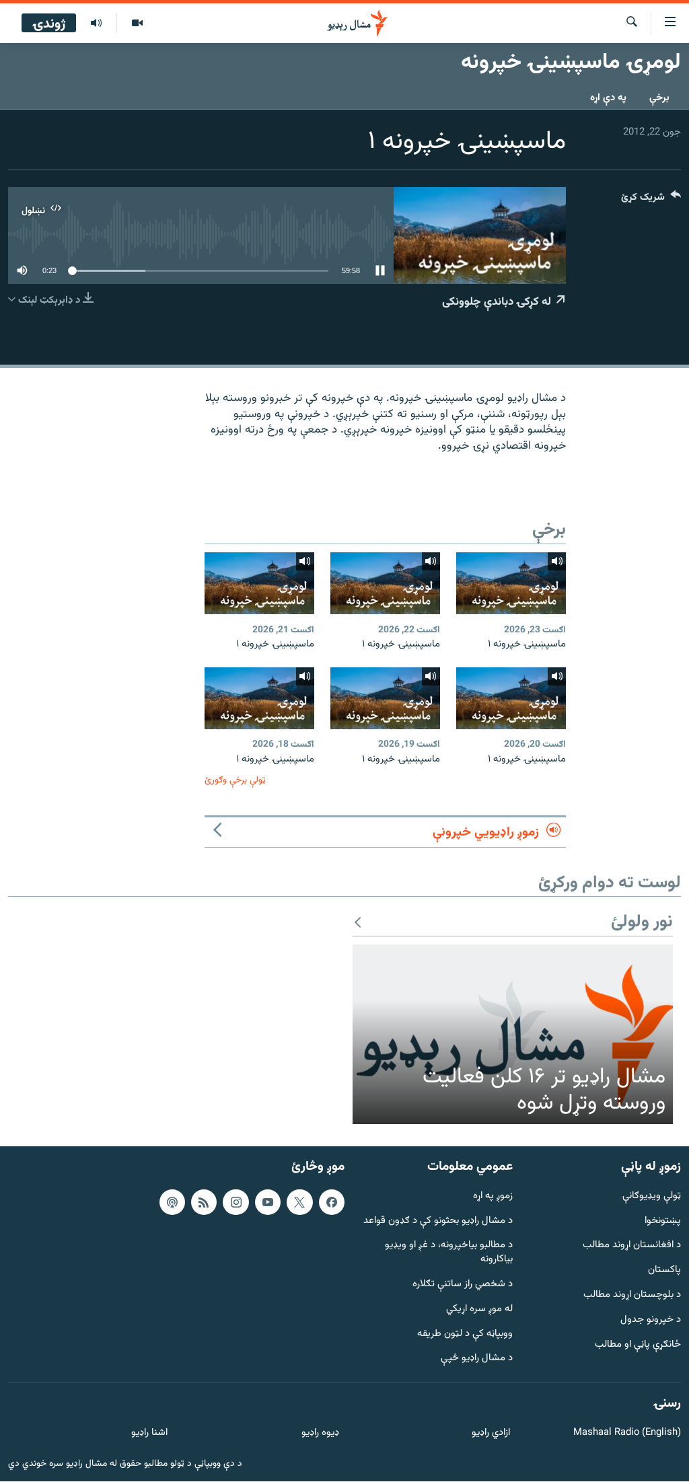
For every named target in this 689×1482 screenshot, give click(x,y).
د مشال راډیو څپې (477, 1359)
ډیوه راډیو (319, 1433)
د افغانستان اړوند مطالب (632, 1246)
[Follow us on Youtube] (268, 1202)
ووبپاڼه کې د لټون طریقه (465, 1334)
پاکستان (664, 1271)
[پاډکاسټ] (172, 1202)
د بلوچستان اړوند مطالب (632, 1295)
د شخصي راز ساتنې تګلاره (462, 1284)
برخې (659, 98)
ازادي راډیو (491, 1433)
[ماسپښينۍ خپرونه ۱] (511, 583)
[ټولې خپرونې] (96, 23)
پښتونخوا (663, 1221)
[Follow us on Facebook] (331, 1202)
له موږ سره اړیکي (479, 1309)
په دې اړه (608, 98)
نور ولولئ (642, 922)
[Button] (651, 200)
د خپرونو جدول (650, 1320)
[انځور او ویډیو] (136, 23)
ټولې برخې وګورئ (235, 780)
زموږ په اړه (493, 1196)
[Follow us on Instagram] (235, 1202)
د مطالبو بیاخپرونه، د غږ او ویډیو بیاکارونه (449, 1253)
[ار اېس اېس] (204, 1202)
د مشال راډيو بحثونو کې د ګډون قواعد (438, 1221)
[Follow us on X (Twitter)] (299, 1202)
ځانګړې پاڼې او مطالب (638, 1345)
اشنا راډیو (149, 1433)
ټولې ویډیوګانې (651, 1196)
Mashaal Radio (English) (627, 1433)
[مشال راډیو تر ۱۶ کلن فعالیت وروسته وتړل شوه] (513, 1034)
